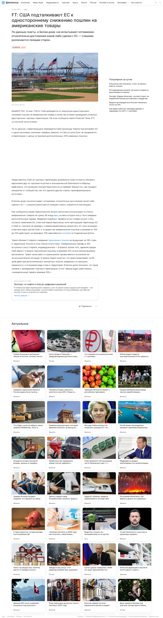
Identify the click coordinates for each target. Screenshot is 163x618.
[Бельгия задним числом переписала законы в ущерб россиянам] (99, 595)
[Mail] (3, 2)
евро (56, 215)
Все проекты (28, 616)
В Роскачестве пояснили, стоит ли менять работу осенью (127, 85)
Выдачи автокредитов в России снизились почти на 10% (128, 103)
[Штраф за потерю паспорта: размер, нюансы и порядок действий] (28, 453)
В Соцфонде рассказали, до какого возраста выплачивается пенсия (129, 91)
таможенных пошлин (58, 240)
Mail (3, 616)
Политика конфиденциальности (95, 616)
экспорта (66, 233)
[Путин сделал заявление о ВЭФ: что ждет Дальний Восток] (99, 560)
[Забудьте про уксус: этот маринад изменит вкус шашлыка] (63, 560)
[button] (55, 77)
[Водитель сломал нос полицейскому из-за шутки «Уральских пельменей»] (99, 524)
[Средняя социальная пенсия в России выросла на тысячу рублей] (28, 382)
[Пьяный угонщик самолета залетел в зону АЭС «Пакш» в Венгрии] (63, 382)
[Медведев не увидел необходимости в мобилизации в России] (134, 453)
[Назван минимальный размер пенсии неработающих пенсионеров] (134, 382)
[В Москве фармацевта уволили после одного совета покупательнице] (134, 560)
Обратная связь (154, 616)
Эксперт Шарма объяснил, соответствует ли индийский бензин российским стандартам (129, 97)
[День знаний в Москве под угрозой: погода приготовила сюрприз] (134, 595)
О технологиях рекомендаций (117, 616)
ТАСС (25, 9)
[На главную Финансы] (11, 2)
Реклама (19, 616)
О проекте (80, 616)
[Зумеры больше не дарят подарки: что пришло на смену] (28, 489)
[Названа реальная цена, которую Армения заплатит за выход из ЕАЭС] (63, 417)
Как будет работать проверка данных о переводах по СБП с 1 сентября (126, 110)
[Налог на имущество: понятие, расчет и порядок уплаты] (28, 560)
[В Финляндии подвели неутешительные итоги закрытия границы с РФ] (134, 346)
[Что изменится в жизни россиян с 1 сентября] (99, 346)
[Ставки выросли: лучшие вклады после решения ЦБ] (28, 524)
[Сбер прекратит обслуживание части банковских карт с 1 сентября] (99, 453)
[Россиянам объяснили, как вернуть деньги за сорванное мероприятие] (134, 489)
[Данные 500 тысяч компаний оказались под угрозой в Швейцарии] (28, 595)
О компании (10, 616)
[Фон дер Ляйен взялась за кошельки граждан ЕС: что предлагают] (99, 417)
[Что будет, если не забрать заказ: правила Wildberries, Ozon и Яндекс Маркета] (28, 417)
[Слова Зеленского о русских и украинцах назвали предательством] (134, 524)
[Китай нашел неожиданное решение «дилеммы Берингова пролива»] (134, 417)
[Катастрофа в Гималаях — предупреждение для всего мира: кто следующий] (63, 346)
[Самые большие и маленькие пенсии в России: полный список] (28, 346)
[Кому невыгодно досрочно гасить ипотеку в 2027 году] (63, 595)
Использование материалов (138, 616)
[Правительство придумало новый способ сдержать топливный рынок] (63, 453)
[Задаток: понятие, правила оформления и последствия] (99, 489)
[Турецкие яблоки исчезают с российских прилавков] (99, 382)
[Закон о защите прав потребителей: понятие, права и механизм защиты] (63, 489)
